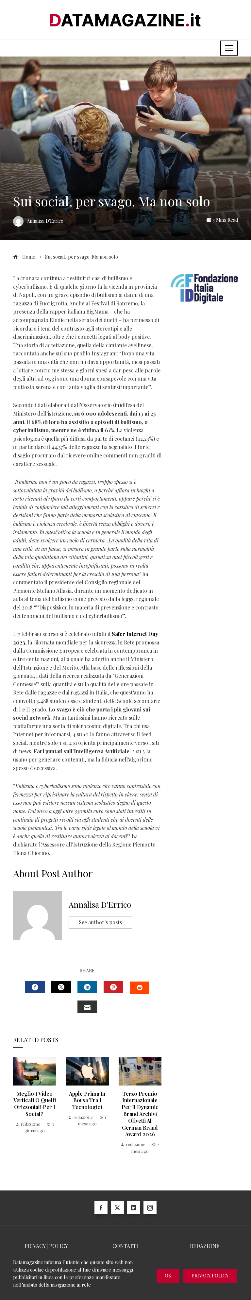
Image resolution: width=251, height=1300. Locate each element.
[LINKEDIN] (87, 987)
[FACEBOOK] (35, 987)
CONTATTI (125, 1245)
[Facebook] (101, 1207)
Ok (168, 1276)
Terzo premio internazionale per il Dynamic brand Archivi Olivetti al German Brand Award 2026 (140, 1114)
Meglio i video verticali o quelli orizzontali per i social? (34, 1103)
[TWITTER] (61, 987)
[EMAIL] (87, 1007)
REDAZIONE (205, 1245)
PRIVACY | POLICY (46, 1245)
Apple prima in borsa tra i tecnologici (87, 1100)
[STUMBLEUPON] (139, 988)
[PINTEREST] (113, 987)
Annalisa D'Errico (100, 904)
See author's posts (100, 922)
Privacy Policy (210, 1276)
